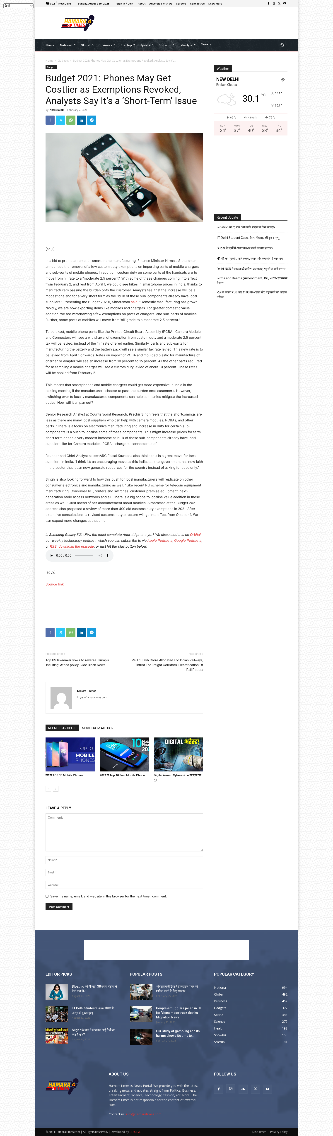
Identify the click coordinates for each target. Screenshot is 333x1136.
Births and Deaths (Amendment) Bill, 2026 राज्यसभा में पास (252, 280)
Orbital (195, 534)
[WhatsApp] (70, 120)
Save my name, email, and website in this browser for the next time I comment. (108, 896)
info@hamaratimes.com (144, 1114)
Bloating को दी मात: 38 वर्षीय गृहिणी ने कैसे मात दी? (246, 227)
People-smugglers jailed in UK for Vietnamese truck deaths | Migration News (179, 1012)
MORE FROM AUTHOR (97, 728)
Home (49, 61)
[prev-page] (48, 789)
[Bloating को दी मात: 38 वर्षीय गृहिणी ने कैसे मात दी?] (57, 992)
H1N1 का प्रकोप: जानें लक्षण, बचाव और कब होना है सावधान (250, 258)
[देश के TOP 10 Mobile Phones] (70, 754)
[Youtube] (284, 3)
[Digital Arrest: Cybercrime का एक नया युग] (178, 754)
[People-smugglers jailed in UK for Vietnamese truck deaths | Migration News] (141, 1014)
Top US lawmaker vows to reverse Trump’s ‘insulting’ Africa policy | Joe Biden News (77, 662)
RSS (53, 546)
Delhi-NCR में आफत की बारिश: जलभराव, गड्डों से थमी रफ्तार (251, 269)
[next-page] (55, 789)
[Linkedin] (81, 120)
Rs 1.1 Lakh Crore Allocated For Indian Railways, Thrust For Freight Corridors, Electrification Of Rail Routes (167, 665)
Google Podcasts (187, 540)
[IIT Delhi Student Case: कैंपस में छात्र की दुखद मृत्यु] (57, 1014)
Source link (55, 584)
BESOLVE (135, 1132)
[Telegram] (91, 120)
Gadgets (63, 61)
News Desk (57, 109)
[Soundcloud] (243, 1089)
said (134, 302)
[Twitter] (279, 3)
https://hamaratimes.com (92, 697)
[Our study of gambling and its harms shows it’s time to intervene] (141, 1037)
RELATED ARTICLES (62, 728)
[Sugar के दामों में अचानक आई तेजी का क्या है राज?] (57, 1036)
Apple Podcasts (159, 540)
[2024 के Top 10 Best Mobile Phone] (124, 754)
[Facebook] (268, 3)
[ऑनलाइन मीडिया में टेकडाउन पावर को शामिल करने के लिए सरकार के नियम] (141, 992)
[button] (282, 45)
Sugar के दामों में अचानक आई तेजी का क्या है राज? (245, 248)
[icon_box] (215, 4)
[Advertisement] (203, 23)
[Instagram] (274, 3)
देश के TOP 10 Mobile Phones (64, 775)
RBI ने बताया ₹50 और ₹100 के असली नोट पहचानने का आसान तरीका (252, 294)
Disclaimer (259, 1132)
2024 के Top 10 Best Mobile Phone (122, 775)
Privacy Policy (278, 1132)
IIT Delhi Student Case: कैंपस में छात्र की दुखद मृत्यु (248, 237)
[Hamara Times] (78, 23)
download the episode (76, 546)
